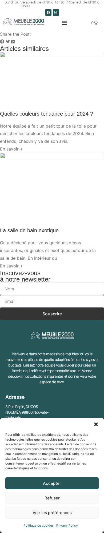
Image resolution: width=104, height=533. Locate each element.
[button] (96, 424)
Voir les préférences (52, 512)
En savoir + (11, 149)
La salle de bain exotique (29, 230)
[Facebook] (48, 12)
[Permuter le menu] (64, 23)
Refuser (52, 498)
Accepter (52, 483)
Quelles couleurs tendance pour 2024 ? (46, 114)
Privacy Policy (67, 525)
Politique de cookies (38, 525)
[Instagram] (56, 12)
